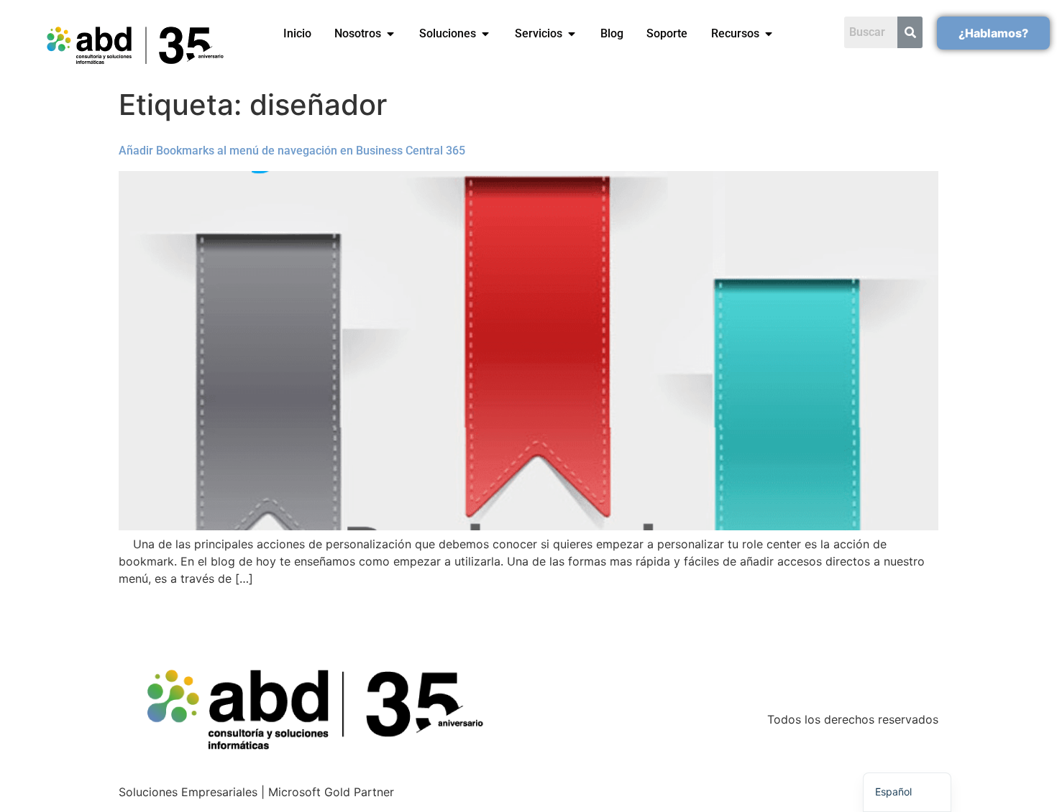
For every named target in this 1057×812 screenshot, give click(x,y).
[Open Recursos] (768, 33)
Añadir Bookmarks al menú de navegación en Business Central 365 (292, 150)
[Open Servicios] (571, 33)
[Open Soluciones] (485, 33)
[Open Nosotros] (390, 33)
